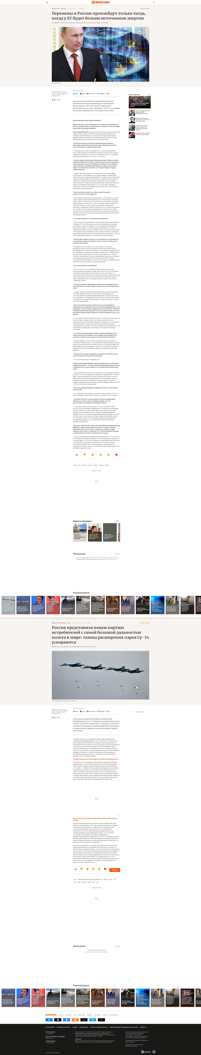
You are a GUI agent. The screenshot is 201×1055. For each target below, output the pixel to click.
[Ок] (108, 93)
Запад (79, 882)
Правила (117, 554)
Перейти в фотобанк (71, 700)
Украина (105, 879)
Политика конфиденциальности (99, 1051)
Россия (90, 465)
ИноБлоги (105, 1039)
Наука (74, 1039)
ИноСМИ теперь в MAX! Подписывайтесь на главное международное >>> (96, 759)
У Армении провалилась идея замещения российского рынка (139, 105)
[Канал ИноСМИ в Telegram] (92, 1044)
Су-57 (97, 882)
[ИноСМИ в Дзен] (57, 1044)
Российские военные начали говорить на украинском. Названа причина (142, 127)
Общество (89, 1039)
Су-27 (75, 882)
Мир (80, 465)
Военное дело (81, 1039)
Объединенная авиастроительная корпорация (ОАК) (90, 879)
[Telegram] (101, 93)
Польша (63, 8)
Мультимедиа (97, 1039)
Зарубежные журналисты (63, 1051)
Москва (89, 882)
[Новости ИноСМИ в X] (101, 1044)
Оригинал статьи (144, 8)
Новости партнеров (140, 94)
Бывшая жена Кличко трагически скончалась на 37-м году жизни (143, 120)
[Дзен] (82, 93)
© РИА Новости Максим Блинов (59, 700)
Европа (107, 465)
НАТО (93, 882)
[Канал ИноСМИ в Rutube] (84, 1044)
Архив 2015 (84, 465)
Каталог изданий (50, 1051)
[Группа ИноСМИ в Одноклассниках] (75, 1044)
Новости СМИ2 (96, 471)
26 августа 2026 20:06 (78, 622)
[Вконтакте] (91, 93)
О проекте (74, 1051)
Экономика (101, 465)
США (68, 623)
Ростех (75, 879)
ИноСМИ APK (143, 1051)
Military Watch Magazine (59, 623)
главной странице (111, 559)
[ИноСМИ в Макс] (49, 1044)
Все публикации (113, 1039)
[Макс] (75, 93)
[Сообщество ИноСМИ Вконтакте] (66, 1044)
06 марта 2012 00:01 (72, 8)
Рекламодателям (83, 1051)
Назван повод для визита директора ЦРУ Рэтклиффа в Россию (143, 112)
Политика (95, 465)
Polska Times (56, 8)
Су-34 (114, 879)
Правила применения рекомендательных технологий (123, 1051)
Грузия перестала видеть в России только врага (143, 133)
